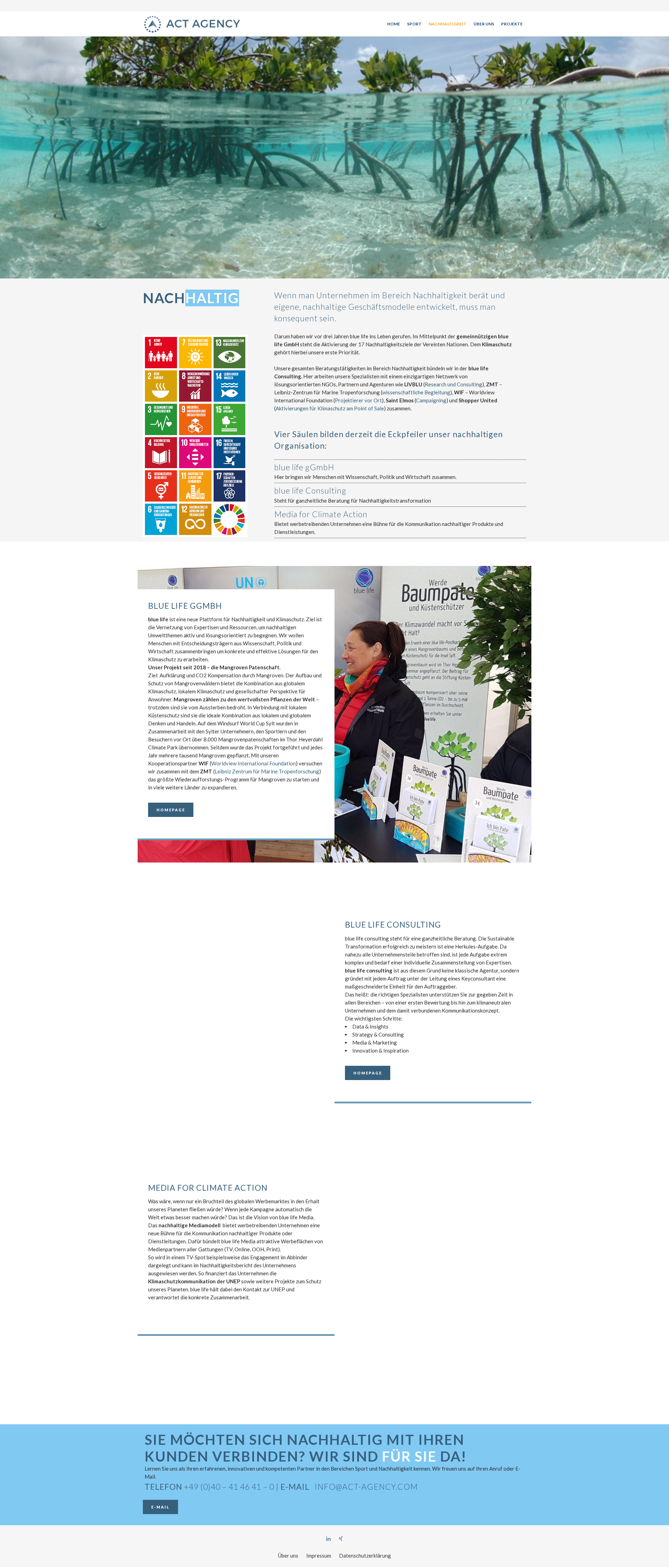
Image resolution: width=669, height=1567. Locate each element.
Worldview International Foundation (253, 763)
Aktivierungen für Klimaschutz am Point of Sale (330, 408)
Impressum (318, 1555)
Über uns (288, 1555)
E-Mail (160, 1507)
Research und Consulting (453, 384)
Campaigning (431, 400)
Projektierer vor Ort (358, 400)
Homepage (170, 810)
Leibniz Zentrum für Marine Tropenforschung (267, 771)
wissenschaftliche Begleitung (416, 392)
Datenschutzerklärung (365, 1555)
